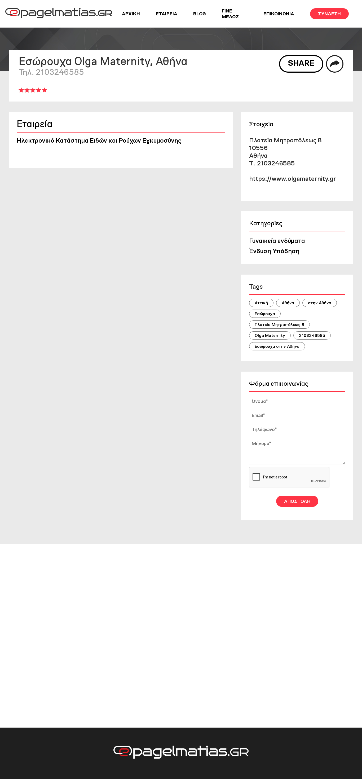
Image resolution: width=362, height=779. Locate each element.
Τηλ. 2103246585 (51, 72)
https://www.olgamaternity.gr (292, 178)
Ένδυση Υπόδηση (274, 251)
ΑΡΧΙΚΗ (131, 14)
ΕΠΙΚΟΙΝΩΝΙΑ (278, 14)
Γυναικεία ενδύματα (277, 240)
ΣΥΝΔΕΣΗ (329, 14)
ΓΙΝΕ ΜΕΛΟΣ (230, 14)
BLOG (199, 14)
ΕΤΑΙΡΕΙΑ (166, 14)
